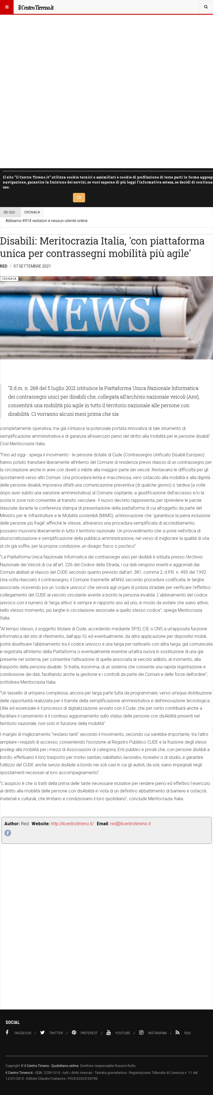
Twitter (56, 1033)
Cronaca (32, 212)
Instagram (157, 1033)
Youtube (122, 1033)
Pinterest (89, 1033)
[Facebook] (7, 833)
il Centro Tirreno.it (19, 1073)
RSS (187, 1033)
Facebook (22, 1033)
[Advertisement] (106, 939)
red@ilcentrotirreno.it (130, 823)
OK (79, 197)
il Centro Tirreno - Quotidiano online (51, 1066)
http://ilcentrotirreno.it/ (72, 823)
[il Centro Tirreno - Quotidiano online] (35, 7)
